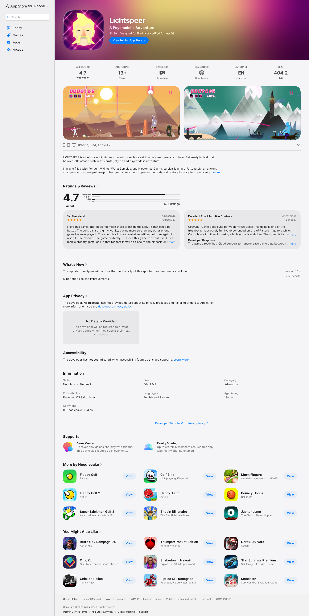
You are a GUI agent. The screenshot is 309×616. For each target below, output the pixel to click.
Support (143, 612)
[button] (27, 28)
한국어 (169, 599)
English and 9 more (156, 397)
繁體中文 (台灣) (223, 599)
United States (70, 599)
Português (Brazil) (186, 599)
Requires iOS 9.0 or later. (79, 397)
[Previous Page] (59, 113)
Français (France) (152, 599)
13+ (226, 397)
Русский (120, 599)
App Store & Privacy (102, 612)
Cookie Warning (126, 612)
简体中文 (134, 599)
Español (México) (91, 599)
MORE (172, 242)
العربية (108, 599)
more (216, 172)
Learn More (181, 359)
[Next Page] (305, 113)
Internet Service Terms (75, 612)
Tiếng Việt (205, 599)
